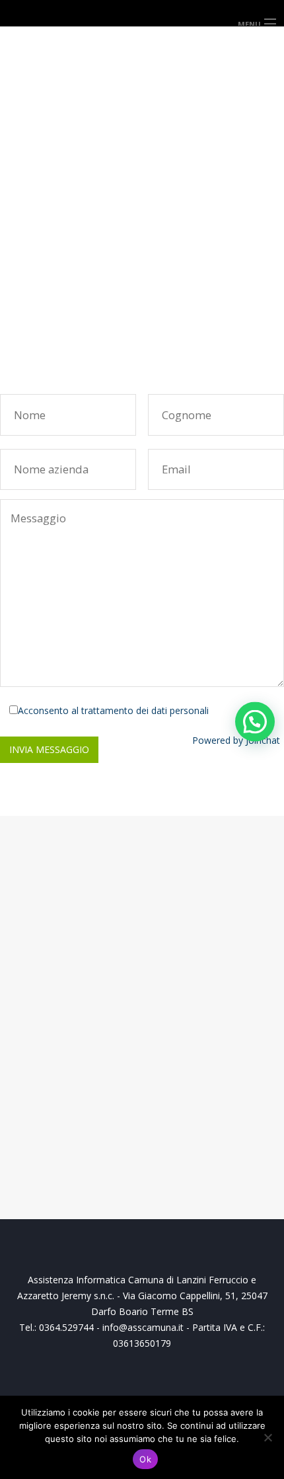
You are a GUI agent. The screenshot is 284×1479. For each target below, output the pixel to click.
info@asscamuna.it (75, 294)
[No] (267, 1437)
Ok (145, 1459)
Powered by (236, 739)
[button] (255, 721)
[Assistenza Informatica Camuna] (142, 13)
